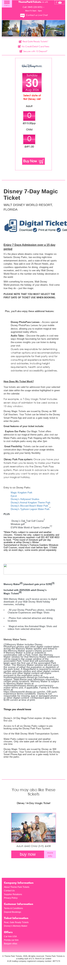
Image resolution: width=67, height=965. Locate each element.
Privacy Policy (11, 898)
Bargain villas (10, 943)
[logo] (34, 1)
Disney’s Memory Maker (15, 926)
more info (50, 854)
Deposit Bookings (12, 912)
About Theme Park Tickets (16, 887)
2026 (35, 90)
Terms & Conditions (13, 908)
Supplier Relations (13, 894)
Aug (28, 90)
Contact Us (9, 890)
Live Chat (43, 15)
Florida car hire (11, 940)
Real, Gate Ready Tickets (16, 922)
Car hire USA (10, 936)
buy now (28, 854)
